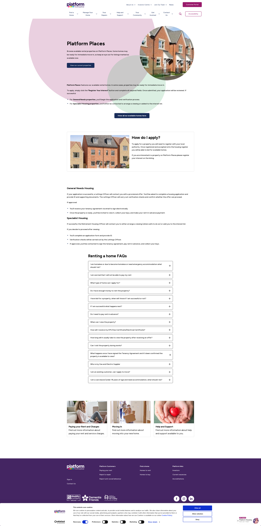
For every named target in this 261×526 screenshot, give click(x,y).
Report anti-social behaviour (110, 479)
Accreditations (178, 479)
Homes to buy (145, 475)
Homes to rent (145, 470)
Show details (152, 522)
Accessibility (193, 14)
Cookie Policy (167, 515)
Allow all (197, 508)
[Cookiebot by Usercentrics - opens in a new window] (60, 522)
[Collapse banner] (237, 520)
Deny (197, 519)
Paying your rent (106, 470)
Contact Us (71, 484)
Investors (176, 470)
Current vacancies (179, 475)
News (171, 5)
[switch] (105, 522)
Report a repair (105, 475)
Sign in (69, 479)
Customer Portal (192, 5)
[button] (256, 521)
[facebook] (176, 499)
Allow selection (197, 514)
